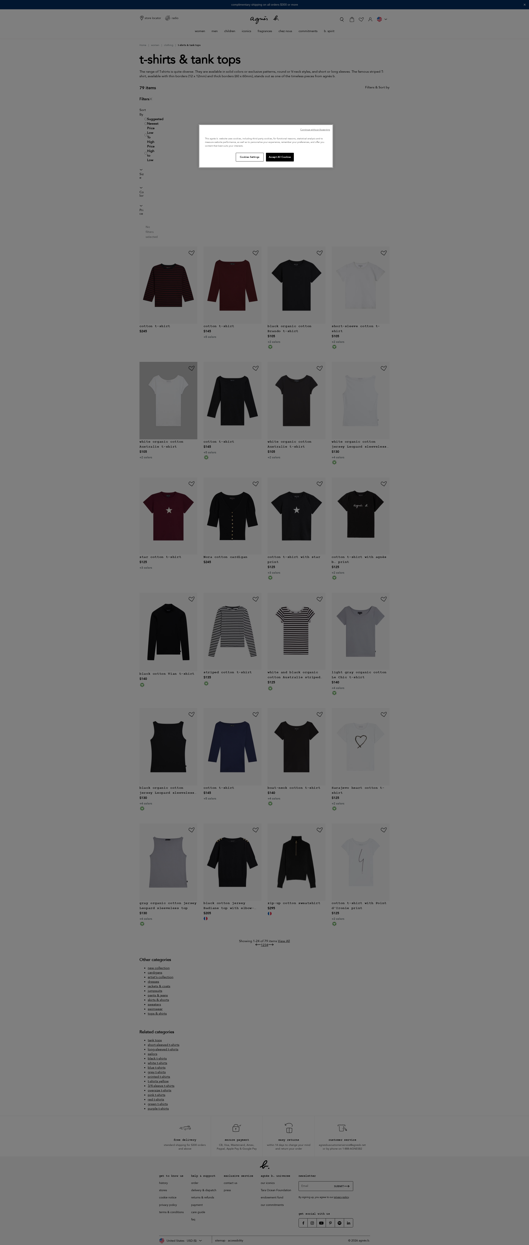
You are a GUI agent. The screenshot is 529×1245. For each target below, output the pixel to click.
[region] (266, 146)
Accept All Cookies (280, 157)
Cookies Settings (250, 157)
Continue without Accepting (315, 129)
